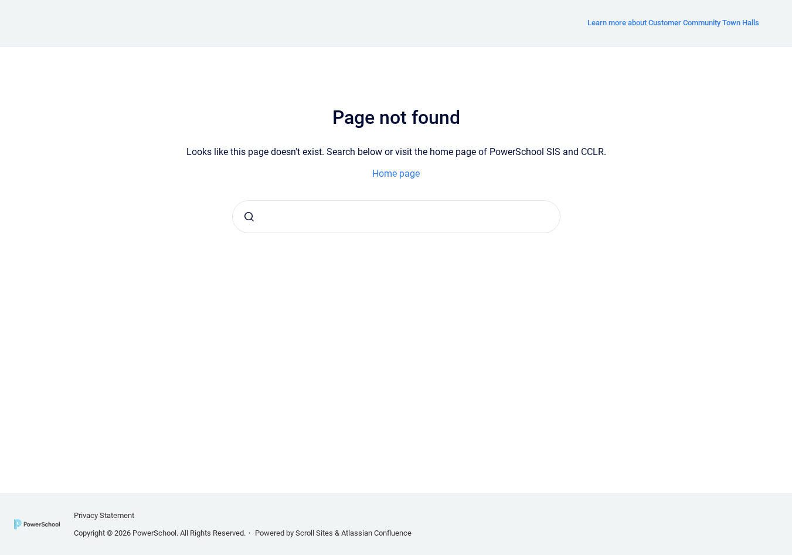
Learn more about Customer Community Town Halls (673, 22)
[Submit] (249, 216)
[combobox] (396, 217)
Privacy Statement (104, 515)
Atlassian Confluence (376, 533)
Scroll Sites (314, 533)
